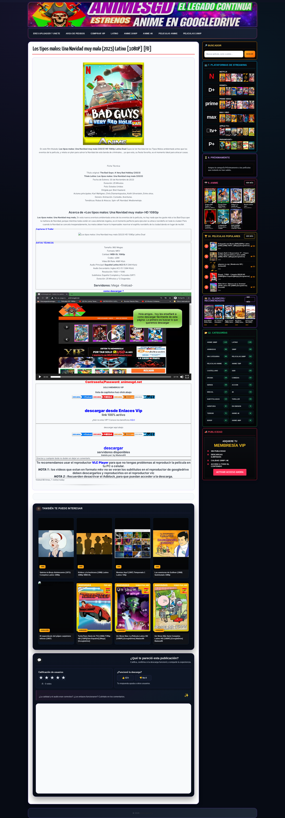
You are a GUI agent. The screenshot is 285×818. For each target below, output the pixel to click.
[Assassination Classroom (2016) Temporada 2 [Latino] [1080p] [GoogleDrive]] (228, 118)
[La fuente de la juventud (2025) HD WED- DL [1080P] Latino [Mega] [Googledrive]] (234, 132)
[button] (113, 336)
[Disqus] (113, 748)
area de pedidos (75, 33)
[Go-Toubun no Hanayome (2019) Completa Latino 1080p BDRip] (234, 78)
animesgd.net (142, 14)
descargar (113, 448)
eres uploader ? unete (46, 33)
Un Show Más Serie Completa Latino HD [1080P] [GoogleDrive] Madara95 (169, 638)
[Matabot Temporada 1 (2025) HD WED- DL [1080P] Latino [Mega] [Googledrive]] (240, 132)
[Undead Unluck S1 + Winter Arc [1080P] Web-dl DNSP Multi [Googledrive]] (246, 91)
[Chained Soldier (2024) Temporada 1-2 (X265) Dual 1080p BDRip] (228, 105)
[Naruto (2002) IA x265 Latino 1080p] (222, 78)
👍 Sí (125, 678)
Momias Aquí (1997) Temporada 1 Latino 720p (130, 573)
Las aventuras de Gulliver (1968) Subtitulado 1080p (168, 573)
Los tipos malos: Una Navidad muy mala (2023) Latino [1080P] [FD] (92, 49)
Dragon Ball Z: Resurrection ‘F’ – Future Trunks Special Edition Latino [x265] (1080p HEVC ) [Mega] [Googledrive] (233, 255)
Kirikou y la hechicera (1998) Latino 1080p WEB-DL (93, 573)
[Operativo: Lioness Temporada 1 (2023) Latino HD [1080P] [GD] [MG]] (240, 145)
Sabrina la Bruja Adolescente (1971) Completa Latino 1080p (55, 573)
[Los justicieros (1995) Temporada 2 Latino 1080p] (246, 105)
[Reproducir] (40, 377)
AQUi (132, 420)
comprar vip (98, 33)
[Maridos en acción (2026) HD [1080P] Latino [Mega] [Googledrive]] (234, 118)
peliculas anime (168, 33)
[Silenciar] (181, 377)
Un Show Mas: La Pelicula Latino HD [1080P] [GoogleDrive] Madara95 (132, 637)
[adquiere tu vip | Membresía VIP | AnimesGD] (246, 78)
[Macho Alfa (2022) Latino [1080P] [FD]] (251, 145)
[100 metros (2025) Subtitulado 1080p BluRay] (228, 78)
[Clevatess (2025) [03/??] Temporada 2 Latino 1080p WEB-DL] (251, 78)
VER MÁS (249, 183)
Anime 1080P (130, 33)
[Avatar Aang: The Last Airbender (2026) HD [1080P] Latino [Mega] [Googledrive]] (222, 145)
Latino (114, 33)
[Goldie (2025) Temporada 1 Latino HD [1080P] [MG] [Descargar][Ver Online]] (251, 132)
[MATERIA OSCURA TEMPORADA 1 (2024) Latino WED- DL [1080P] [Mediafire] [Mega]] (228, 132)
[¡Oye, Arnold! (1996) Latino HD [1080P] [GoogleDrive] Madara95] (228, 145)
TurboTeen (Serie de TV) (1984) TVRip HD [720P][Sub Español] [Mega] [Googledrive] (94, 638)
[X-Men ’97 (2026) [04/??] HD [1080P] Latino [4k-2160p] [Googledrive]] (234, 91)
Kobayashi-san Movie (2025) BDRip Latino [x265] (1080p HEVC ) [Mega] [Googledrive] (234, 244)
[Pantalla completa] (187, 377)
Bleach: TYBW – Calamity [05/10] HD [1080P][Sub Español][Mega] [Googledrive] (234, 275)
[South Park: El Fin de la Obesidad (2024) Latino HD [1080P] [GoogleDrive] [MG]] (246, 145)
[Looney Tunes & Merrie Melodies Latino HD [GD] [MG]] (251, 118)
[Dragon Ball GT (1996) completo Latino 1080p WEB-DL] (234, 105)
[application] (113, 336)
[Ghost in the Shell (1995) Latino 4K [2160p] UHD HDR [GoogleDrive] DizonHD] (246, 118)
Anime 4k (148, 33)
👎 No (143, 678)
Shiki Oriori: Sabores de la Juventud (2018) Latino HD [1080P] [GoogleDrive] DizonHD (232, 285)
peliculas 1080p (192, 33)
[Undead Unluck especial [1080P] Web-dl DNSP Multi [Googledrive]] (240, 91)
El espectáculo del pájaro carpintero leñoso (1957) (55, 637)
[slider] (111, 377)
